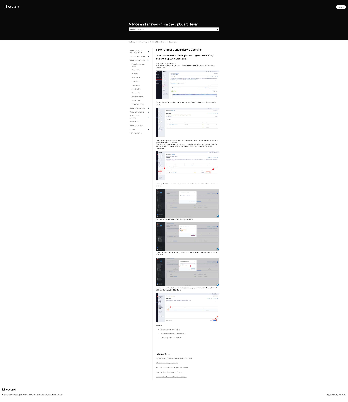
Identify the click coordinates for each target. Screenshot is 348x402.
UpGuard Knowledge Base (138, 42)
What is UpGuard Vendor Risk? (171, 338)
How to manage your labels (170, 329)
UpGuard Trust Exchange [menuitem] (135, 117)
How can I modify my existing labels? (173, 334)
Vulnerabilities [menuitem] (136, 93)
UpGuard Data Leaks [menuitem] (137, 112)
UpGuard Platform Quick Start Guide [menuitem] (136, 51)
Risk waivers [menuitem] (136, 100)
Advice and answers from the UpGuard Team (163, 24)
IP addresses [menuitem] (136, 77)
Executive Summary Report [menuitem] (138, 65)
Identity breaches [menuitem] (137, 97)
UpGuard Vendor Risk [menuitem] (137, 108)
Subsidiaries (173, 42)
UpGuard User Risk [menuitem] (136, 125)
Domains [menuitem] (135, 74)
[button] (148, 50)
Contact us (341, 7)
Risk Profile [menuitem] (135, 70)
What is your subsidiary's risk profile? (167, 363)
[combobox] (172, 29)
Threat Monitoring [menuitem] (138, 104)
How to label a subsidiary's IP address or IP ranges (171, 377)
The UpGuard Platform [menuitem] (138, 56)
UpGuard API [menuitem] (134, 122)
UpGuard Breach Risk (157, 42)
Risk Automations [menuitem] (136, 133)
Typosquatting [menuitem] (136, 85)
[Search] (217, 29)
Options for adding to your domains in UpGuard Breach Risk (174, 358)
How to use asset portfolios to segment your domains (172, 367)
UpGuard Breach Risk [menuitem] (137, 60)
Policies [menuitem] (132, 129)
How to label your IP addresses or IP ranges (169, 372)
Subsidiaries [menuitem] (136, 89)
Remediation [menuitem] (136, 81)
